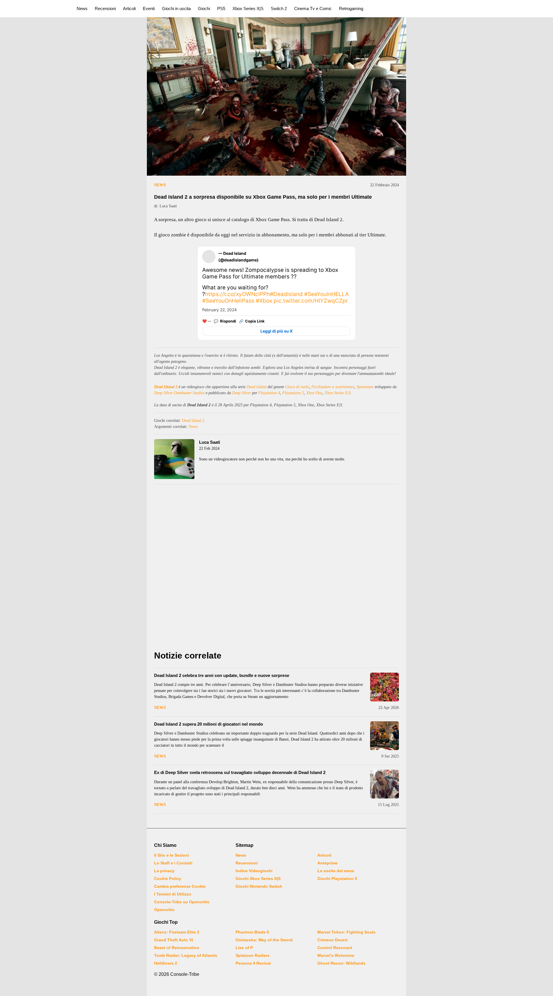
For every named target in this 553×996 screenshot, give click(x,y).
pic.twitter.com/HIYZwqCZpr (311, 300)
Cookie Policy (167, 878)
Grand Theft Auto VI (173, 940)
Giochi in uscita (176, 8)
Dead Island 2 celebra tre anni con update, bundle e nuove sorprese (221, 675)
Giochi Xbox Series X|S (258, 878)
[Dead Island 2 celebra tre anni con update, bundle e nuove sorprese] (384, 687)
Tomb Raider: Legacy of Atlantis (185, 955)
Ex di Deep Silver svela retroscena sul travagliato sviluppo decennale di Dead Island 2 (239, 772)
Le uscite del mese (335, 870)
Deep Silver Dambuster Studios (179, 393)
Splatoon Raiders (253, 955)
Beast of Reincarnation (176, 947)
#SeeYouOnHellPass (228, 300)
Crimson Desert (332, 940)
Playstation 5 (293, 393)
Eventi (149, 8)
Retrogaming (351, 8)
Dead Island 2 (165, 387)
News (82, 8)
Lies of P (244, 947)
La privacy (164, 870)
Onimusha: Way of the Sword (264, 940)
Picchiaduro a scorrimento (332, 387)
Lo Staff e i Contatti (173, 863)
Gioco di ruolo (297, 387)
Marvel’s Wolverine (335, 955)
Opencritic (164, 909)
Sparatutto (365, 387)
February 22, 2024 (219, 309)
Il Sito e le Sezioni (171, 855)
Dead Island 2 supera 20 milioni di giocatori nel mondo (208, 724)
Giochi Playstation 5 (337, 878)
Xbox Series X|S (248, 8)
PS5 (221, 8)
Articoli (129, 8)
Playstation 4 (269, 393)
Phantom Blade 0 (252, 932)
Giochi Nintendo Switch (259, 886)
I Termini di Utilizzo (172, 894)
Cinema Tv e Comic (313, 8)
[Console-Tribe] (35, 8)
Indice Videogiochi (254, 870)
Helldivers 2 (165, 963)
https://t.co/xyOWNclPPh (237, 294)
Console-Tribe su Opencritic (181, 902)
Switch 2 (279, 8)
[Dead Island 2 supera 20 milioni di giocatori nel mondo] (384, 735)
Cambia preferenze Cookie (180, 886)
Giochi (204, 8)
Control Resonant (334, 947)
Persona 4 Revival (253, 963)
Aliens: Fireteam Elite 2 (176, 932)
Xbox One (314, 393)
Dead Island (256, 387)
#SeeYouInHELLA (326, 294)
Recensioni (105, 8)
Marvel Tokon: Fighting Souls (346, 932)
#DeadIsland (286, 294)
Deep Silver (241, 393)
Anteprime (327, 863)
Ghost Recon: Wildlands (341, 963)
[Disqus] (276, 569)
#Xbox (264, 300)
